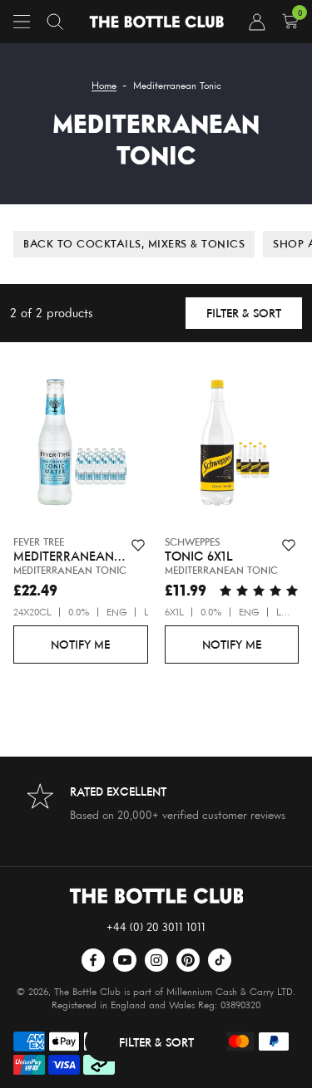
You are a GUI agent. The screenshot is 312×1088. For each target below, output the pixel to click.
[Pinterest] (188, 960)
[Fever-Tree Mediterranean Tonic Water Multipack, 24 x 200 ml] (80, 446)
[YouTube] (124, 960)
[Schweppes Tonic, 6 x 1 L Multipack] (232, 446)
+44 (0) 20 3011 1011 (156, 926)
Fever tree (38, 542)
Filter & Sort (243, 313)
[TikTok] (219, 960)
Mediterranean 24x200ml (63, 556)
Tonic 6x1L (199, 556)
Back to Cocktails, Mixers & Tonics (134, 243)
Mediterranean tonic (69, 570)
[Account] (257, 21)
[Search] (55, 21)
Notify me (80, 644)
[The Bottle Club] (156, 22)
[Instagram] (156, 960)
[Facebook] (93, 960)
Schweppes (192, 542)
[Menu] (21, 21)
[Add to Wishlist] (138, 546)
